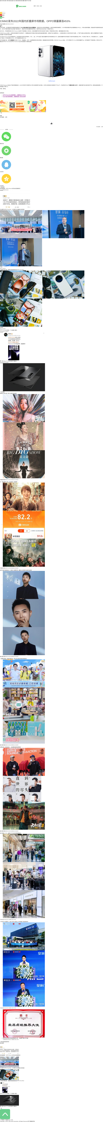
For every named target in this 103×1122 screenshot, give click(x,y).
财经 (21, 0)
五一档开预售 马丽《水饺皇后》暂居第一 (9, 481)
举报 (1, 115)
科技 (30, 0)
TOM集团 (2, 1119)
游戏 (10, 0)
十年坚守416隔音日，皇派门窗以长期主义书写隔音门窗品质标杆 (14, 921)
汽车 (28, 0)
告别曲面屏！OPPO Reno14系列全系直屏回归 (10, 188)
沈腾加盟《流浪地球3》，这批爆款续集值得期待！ (11, 747)
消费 (26, 0)
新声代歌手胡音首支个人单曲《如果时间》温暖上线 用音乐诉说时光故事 (16, 570)
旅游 (12, 0)
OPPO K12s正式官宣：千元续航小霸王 (8, 330)
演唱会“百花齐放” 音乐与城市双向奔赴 (8, 393)
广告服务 (6, 1119)
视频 (19, 0)
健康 (23, 0)
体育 (8, 0)
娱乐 (5, 0)
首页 (1, 0)
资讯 (3, 0)
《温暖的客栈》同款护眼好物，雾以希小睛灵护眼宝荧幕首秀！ (13, 658)
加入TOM (11, 1119)
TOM (1, 919)
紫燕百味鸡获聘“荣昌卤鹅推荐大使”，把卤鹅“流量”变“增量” (15, 1038)
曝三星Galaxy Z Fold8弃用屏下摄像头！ (9, 361)
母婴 (17, 0)
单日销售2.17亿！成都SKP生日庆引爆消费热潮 (10, 833)
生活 (14, 0)
